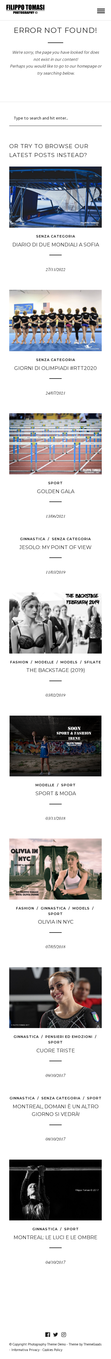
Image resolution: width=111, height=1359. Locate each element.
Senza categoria (55, 236)
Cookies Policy (52, 1350)
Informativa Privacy (25, 1350)
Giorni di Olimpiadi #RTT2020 (55, 368)
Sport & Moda (55, 793)
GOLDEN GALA (55, 491)
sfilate (92, 662)
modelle (44, 662)
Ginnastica (32, 539)
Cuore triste (55, 1051)
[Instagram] (63, 1335)
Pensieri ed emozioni (68, 1037)
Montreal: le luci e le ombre (55, 1237)
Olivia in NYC (55, 922)
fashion (19, 662)
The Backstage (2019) (55, 670)
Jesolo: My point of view (55, 547)
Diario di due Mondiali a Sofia (55, 245)
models (69, 662)
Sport (55, 483)
